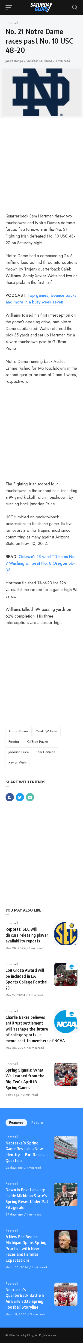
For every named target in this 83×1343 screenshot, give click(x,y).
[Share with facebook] (10, 797)
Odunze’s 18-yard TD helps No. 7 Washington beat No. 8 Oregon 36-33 (41, 563)
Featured (16, 1122)
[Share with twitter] (20, 797)
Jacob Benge (15, 61)
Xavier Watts (18, 762)
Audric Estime (19, 731)
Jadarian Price (19, 752)
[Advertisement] (41, 164)
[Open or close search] (74, 7)
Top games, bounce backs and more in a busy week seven (41, 298)
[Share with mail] (30, 797)
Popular (37, 1122)
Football (12, 23)
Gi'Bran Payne (37, 741)
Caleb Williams (47, 731)
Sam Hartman (45, 752)
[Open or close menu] (9, 7)
